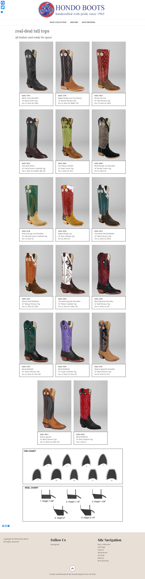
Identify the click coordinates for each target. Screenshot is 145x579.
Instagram (55, 544)
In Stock (101, 555)
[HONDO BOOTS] (72, 9)
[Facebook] (2, 2)
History (74, 22)
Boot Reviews (88, 22)
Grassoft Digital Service (80, 574)
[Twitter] (2, 7)
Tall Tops (101, 547)
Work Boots (102, 552)
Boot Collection (58, 22)
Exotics (101, 550)
